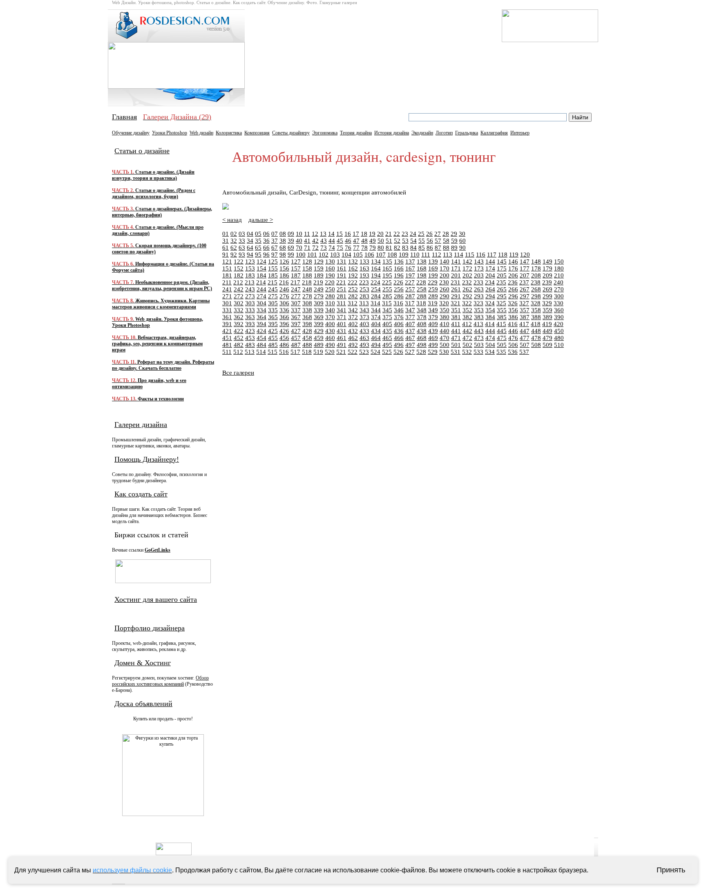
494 (376, 345)
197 (410, 275)
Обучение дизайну (131, 133)
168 (422, 268)
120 (525, 254)
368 (307, 317)
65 (258, 247)
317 (410, 303)
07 (274, 233)
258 (422, 289)
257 (410, 289)
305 (273, 303)
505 (502, 345)
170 (444, 268)
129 (319, 261)
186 (284, 275)
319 (433, 303)
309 (319, 303)
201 (456, 275)
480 (559, 338)
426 (284, 331)
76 (348, 247)
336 (284, 310)
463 (364, 338)
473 (479, 338)
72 (315, 247)
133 (364, 261)
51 (389, 240)
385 (502, 317)
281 (341, 296)
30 (462, 233)
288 (422, 296)
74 (331, 247)
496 (399, 345)
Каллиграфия (494, 133)
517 (295, 352)
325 (501, 303)
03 (242, 233)
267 (525, 289)
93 (242, 254)
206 (513, 275)
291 (456, 296)
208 (536, 275)
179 (547, 268)
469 (433, 338)
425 (273, 331)
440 (444, 331)
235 (501, 282)
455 (273, 338)
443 (479, 331)
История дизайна (391, 133)
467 (410, 338)
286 (399, 296)
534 (490, 352)
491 (341, 345)
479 (547, 338)
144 (490, 261)
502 (467, 345)
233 (478, 282)
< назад (232, 220)
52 (397, 240)
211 (227, 282)
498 (422, 345)
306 (284, 303)
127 (296, 261)
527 (410, 352)
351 (456, 310)
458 (307, 338)
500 (444, 345)
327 (524, 303)
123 (250, 261)
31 (225, 240)
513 (250, 352)
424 (261, 331)
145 (502, 261)
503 (479, 345)
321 (455, 303)
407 (410, 324)
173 (479, 268)
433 (364, 331)
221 (341, 282)
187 (296, 275)
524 (375, 352)
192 (353, 275)
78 (364, 247)
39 (291, 240)
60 (462, 240)
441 (456, 331)
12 (315, 233)
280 (330, 296)
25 (421, 233)
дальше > (260, 220)
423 (250, 331)
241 (227, 289)
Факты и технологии (148, 399)
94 (250, 254)
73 (323, 247)
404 (376, 324)
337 (296, 310)
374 (376, 317)
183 (250, 275)
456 (284, 338)
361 (227, 317)
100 (301, 254)
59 (454, 240)
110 (415, 254)
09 (291, 233)
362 (239, 317)
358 (536, 310)
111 (425, 254)
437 (410, 331)
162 (353, 268)
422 (239, 331)
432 (353, 331)
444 (490, 331)
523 (364, 352)
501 (456, 345)
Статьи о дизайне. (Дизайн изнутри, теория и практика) (153, 175)
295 (502, 296)
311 (341, 303)
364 (261, 317)
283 (364, 296)
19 (372, 233)
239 (547, 282)
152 (239, 268)
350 (444, 310)
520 (330, 352)
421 (227, 331)
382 (467, 317)
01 (225, 233)
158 (307, 268)
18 (364, 233)
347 (410, 310)
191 (341, 275)
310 (330, 303)
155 (273, 268)
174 (490, 268)
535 (501, 352)
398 (307, 324)
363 (250, 317)
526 (398, 352)
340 (330, 310)
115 (469, 254)
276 (284, 296)
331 (227, 310)
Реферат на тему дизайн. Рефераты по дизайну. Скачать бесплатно (163, 365)
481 (227, 345)
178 (536, 268)
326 (513, 303)
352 (467, 310)
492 (353, 345)
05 (258, 233)
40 (299, 240)
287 (410, 296)
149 (547, 261)
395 (273, 324)
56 (430, 240)
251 (341, 289)
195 (387, 275)
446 (513, 331)
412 (467, 324)
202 (467, 275)
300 (559, 296)
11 (307, 233)
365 (273, 317)
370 (330, 317)
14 (331, 233)
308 (307, 303)
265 (502, 289)
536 (513, 352)
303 (250, 303)
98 (282, 254)
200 (444, 275)
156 (284, 268)
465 (387, 338)
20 (380, 233)
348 (422, 310)
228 (421, 282)
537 (524, 352)
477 (525, 338)
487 (296, 345)
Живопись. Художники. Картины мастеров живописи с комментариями (161, 304)
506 (513, 345)
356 (513, 310)
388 (536, 317)
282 (353, 296)
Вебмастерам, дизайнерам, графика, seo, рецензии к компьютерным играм (157, 344)
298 (536, 296)
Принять (671, 870)
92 (233, 254)
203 (479, 275)
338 (307, 310)
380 (444, 317)
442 (467, 331)
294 (490, 296)
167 (410, 268)
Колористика (229, 133)
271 (227, 296)
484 (261, 345)
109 (404, 254)
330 (558, 303)
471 (456, 338)
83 (405, 247)
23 (405, 233)
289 (433, 296)
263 (479, 289)
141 (456, 261)
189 (319, 275)
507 (525, 345)
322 (467, 303)
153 (250, 268)
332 (239, 310)
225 (387, 282)
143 (479, 261)
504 (490, 345)
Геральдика (466, 133)
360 (559, 310)
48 (364, 240)
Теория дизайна (356, 133)
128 (307, 261)
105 (358, 254)
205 (502, 275)
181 (227, 275)
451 (227, 338)
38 (282, 240)
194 (376, 275)
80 (381, 247)
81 (389, 247)
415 (501, 324)
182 (239, 275)
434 (376, 331)
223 (364, 282)
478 (536, 338)
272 (239, 296)
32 (233, 240)
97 (274, 254)
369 (319, 317)
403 (364, 324)
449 (547, 331)
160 (330, 268)
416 (513, 324)
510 (559, 345)
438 (422, 331)
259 (433, 289)
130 (330, 261)
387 (525, 317)
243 (250, 289)
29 (454, 233)
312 (352, 303)
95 (258, 254)
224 (375, 282)
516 (284, 352)
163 (364, 268)
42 (315, 240)
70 (299, 247)
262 (467, 289)
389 (547, 317)
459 (319, 338)
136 (399, 261)
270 (559, 289)
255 (387, 289)
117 (491, 254)
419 (547, 324)
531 (455, 352)
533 (478, 352)
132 (353, 261)
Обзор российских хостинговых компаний (160, 681)
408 (422, 324)
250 (330, 289)
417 (524, 324)
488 (307, 345)
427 (296, 331)
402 (353, 324)
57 (438, 240)
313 (364, 303)
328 (536, 303)
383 (479, 317)
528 (421, 352)
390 (559, 317)
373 (364, 317)
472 (467, 338)
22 (396, 233)
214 (261, 282)
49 (372, 240)
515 (272, 352)
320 (444, 303)
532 (467, 352)
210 (559, 275)
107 (381, 254)
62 (233, 247)
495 (387, 345)
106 (369, 254)
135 (387, 261)
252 (353, 289)
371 (341, 317)
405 (387, 324)
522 (352, 352)
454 (261, 338)
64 (250, 247)
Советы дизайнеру (291, 133)
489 (319, 345)
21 (388, 233)
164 (376, 268)
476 (513, 338)
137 (410, 261)
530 (444, 352)
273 (250, 296)
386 (513, 317)
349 (433, 310)
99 (291, 254)
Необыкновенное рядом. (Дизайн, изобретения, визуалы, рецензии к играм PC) (162, 285)
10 (299, 233)
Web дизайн (201, 133)
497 (410, 345)
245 (273, 289)
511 (227, 352)
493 (364, 345)
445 (502, 331)
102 (323, 254)
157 (296, 268)
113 (447, 254)
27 (437, 233)
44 (331, 240)
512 (238, 352)
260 (444, 289)
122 (239, 261)
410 (444, 324)
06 (266, 233)
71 (307, 247)
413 (478, 324)
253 (364, 289)
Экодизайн (422, 133)
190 (330, 275)
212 (238, 282)
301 (227, 303)
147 (525, 261)
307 (296, 303)
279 (319, 296)
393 (250, 324)
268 (536, 289)
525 (387, 352)
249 (319, 289)
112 (436, 254)
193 (364, 275)
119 (513, 254)
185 (273, 275)
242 (239, 289)
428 (307, 331)
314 (375, 303)
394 (261, 324)
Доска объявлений (143, 704)
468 (422, 338)
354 (490, 310)
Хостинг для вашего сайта (155, 599)
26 (429, 233)
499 (433, 345)
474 (490, 338)
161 (341, 268)
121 (227, 261)
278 (307, 296)
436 (399, 331)
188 (307, 275)
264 (490, 289)
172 (467, 268)
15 (339, 233)
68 (282, 247)
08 (282, 233)
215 (272, 282)
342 (353, 310)
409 (433, 324)
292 (467, 296)
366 (284, 317)
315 (387, 303)
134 (376, 261)
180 (559, 268)
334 (261, 310)
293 (479, 296)
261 (456, 289)
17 (356, 233)
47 (356, 240)
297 (525, 296)
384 (490, 317)
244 (261, 289)
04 (250, 233)
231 (455, 282)
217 (295, 282)
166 (399, 268)
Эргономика (324, 133)
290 (444, 296)
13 (323, 233)
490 (330, 345)
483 (250, 345)
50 (381, 240)
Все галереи (238, 372)
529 (433, 352)
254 (376, 289)
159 (319, 268)
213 (250, 282)
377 (410, 317)
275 (273, 296)
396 (284, 324)
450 (559, 331)
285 (387, 296)
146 (513, 261)
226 (398, 282)
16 (347, 233)
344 (376, 310)
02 (233, 233)
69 (291, 247)
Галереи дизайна (140, 424)
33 (242, 240)
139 (433, 261)
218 (307, 282)
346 (399, 310)
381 (456, 317)
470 (444, 338)
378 (422, 317)
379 (433, 317)
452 (239, 338)
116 (480, 254)
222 (352, 282)
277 (296, 296)
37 (274, 240)
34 (250, 240)
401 (341, 324)
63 (242, 247)
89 (454, 247)
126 (284, 261)
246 (284, 289)
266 (513, 289)
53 (405, 240)
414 (490, 324)
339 (319, 310)
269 (547, 289)
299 (547, 296)
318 (421, 303)
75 (340, 247)
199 (433, 275)
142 (467, 261)
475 (502, 338)
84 (413, 247)
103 (335, 254)
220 (330, 282)
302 (239, 303)
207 (525, 275)
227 (410, 282)
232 (467, 282)
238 (536, 282)
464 (376, 338)
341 (341, 310)
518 (307, 352)
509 (547, 345)
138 (422, 261)
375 (387, 317)
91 (225, 254)
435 (387, 331)
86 (430, 247)
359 (547, 310)
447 (525, 331)
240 (558, 282)
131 (341, 261)
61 (225, 247)
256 (399, 289)
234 (490, 282)
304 (261, 303)
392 (239, 324)
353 (479, 310)
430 (330, 331)
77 (356, 247)
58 (446, 240)
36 (266, 240)
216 (284, 282)
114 (458, 254)
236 (513, 282)
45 (340, 240)
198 (422, 275)
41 (307, 240)
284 (376, 296)
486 (284, 345)
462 (353, 338)
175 (502, 268)
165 (387, 268)
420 (558, 324)
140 (444, 261)
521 (341, 352)
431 (341, 331)
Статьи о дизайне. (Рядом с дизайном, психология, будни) (153, 193)
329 (547, 303)
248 (307, 289)
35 (258, 240)
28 (445, 233)
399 (319, 324)
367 (296, 317)
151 (227, 268)
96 (266, 254)
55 (421, 240)
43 (323, 240)
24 (413, 233)
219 (318, 282)
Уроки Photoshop (169, 133)
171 (456, 268)
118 (502, 254)
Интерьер (520, 133)
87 (438, 247)
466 (399, 338)
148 (536, 261)
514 (261, 352)
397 (296, 324)
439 (433, 331)
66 (266, 247)
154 (261, 268)
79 (372, 247)
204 (490, 275)
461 (341, 338)
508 (536, 345)
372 (353, 317)
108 (392, 254)
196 (399, 275)
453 (250, 338)
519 (318, 352)
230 (444, 282)
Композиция (257, 133)
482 (239, 345)
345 (387, 310)
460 (330, 338)
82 (397, 247)
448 (536, 331)
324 (490, 303)
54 (413, 240)
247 (296, 289)
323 (478, 303)
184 (261, 275)
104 (346, 254)
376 (399, 317)
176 (513, 268)
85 (421, 247)
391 (227, 324)
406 (399, 324)
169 (433, 268)
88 (446, 247)
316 (398, 303)
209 (547, 275)
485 (273, 345)
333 (250, 310)
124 (261, 261)
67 (274, 247)
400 (330, 324)
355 (502, 310)
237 (524, 282)
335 (273, 310)
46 (348, 240)
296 (513, 296)
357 (525, 310)
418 (536, 324)
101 (312, 254)
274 (261, 296)
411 (455, 324)
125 (273, 261)
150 (559, 261)
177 (525, 268)
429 (319, 331)
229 (433, 282)
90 (462, 247)
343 (364, 310)
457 (296, 338)
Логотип (444, 133)
